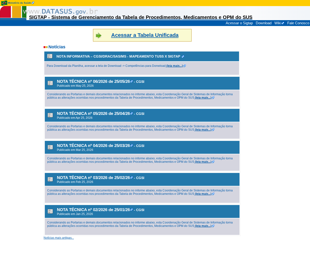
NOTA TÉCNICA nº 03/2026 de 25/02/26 (93, 177)
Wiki (277, 23)
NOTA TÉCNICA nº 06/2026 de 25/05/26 (93, 81)
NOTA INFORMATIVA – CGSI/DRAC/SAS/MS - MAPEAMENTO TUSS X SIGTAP (118, 56)
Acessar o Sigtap (239, 23)
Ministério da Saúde (19, 2)
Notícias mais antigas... (59, 238)
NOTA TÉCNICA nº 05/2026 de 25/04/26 (93, 113)
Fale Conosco (298, 23)
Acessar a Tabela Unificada (144, 35)
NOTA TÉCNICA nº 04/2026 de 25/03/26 (93, 145)
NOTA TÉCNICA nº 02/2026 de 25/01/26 (93, 209)
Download (263, 23)
